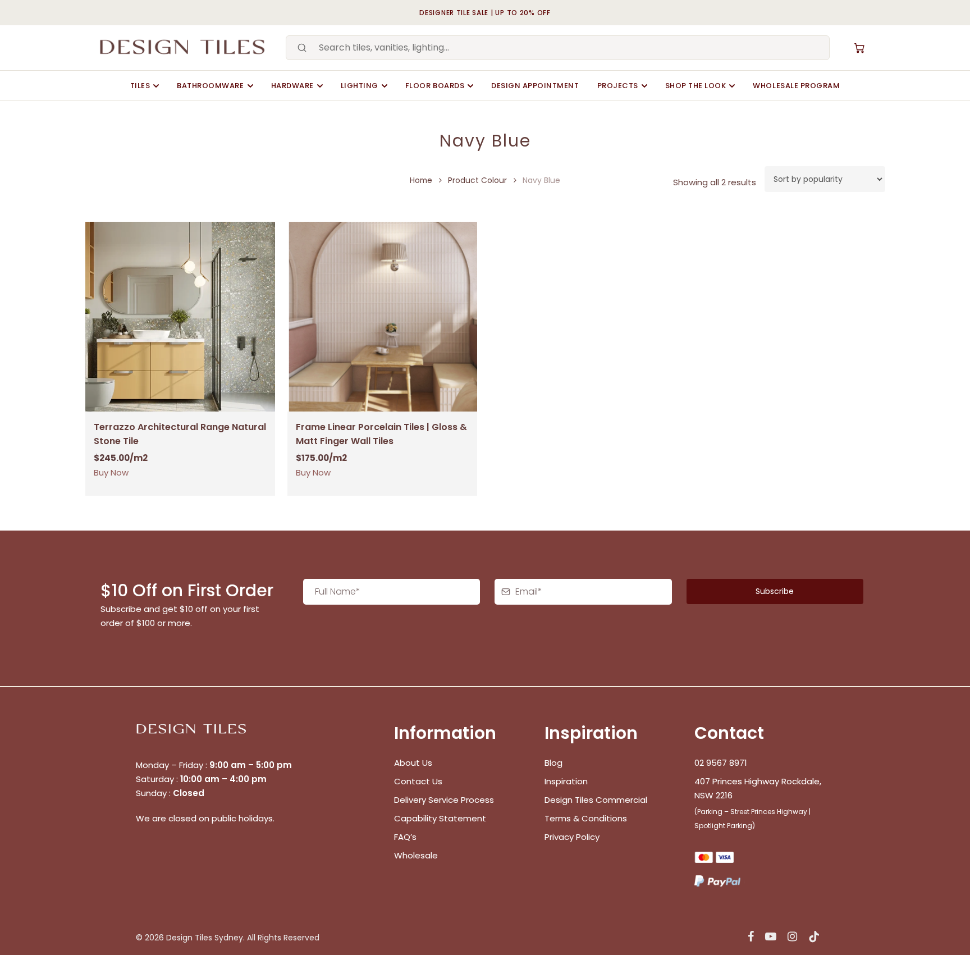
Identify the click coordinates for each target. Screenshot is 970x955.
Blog (553, 763)
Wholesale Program (796, 85)
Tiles (140, 85)
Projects (617, 85)
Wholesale (416, 855)
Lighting (359, 85)
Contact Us (418, 781)
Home (421, 180)
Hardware (292, 85)
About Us (413, 763)
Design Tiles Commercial (596, 800)
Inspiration (566, 781)
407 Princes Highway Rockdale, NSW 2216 (757, 788)
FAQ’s (405, 837)
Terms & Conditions (586, 818)
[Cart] (859, 48)
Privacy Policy (572, 837)
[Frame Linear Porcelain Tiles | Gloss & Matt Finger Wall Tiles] (382, 317)
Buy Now (111, 472)
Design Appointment (535, 85)
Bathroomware (210, 85)
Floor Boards (434, 85)
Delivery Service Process (444, 800)
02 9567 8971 (720, 763)
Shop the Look (695, 85)
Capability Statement (441, 818)
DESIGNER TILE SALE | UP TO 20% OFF (484, 12)
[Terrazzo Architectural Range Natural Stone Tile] (180, 317)
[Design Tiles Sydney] (183, 47)
